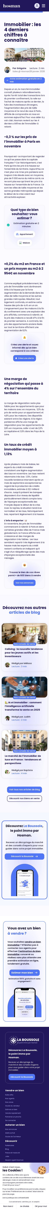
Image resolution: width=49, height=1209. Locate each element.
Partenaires (9, 1145)
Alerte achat (10, 1133)
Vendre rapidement (13, 1113)
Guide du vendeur (12, 1106)
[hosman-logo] (11, 6)
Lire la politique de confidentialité (16, 1198)
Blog (7, 1149)
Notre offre (9, 1095)
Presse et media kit (12, 1153)
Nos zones (9, 1102)
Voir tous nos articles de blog (24, 789)
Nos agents (9, 1099)
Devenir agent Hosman (14, 1160)
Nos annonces (11, 1129)
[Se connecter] (37, 5)
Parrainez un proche (13, 1117)
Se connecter (10, 1120)
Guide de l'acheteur (13, 1137)
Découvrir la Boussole (22, 1077)
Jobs (7, 1156)
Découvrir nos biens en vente (24, 798)
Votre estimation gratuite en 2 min (26, 80)
